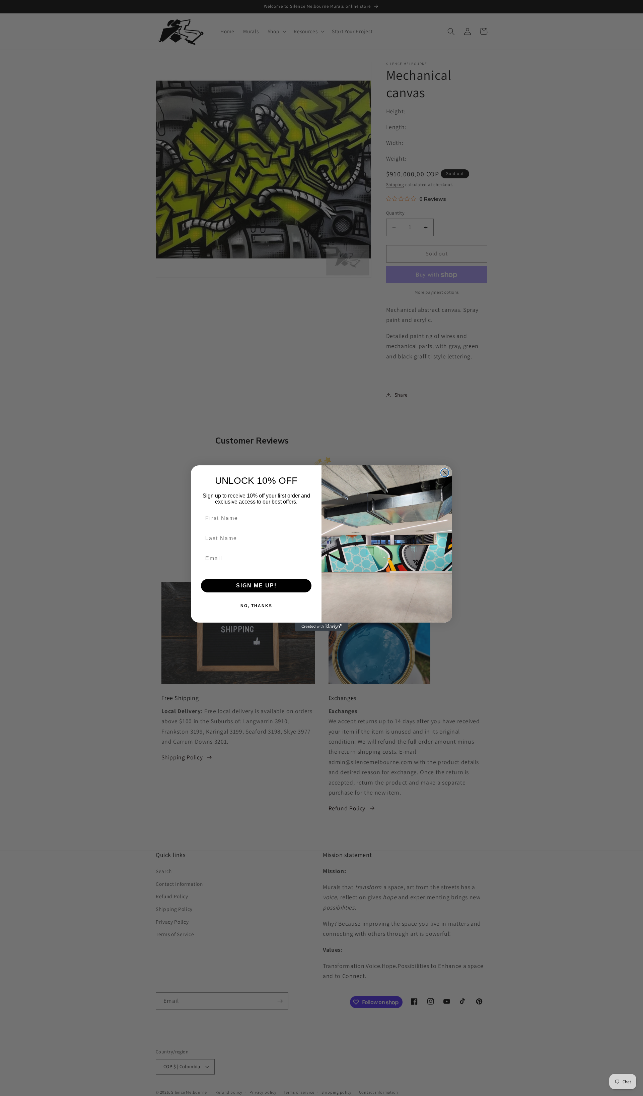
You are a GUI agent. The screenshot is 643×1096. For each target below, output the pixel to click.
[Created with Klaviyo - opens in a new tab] (321, 627)
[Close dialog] (445, 473)
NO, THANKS (256, 605)
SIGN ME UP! (256, 585)
